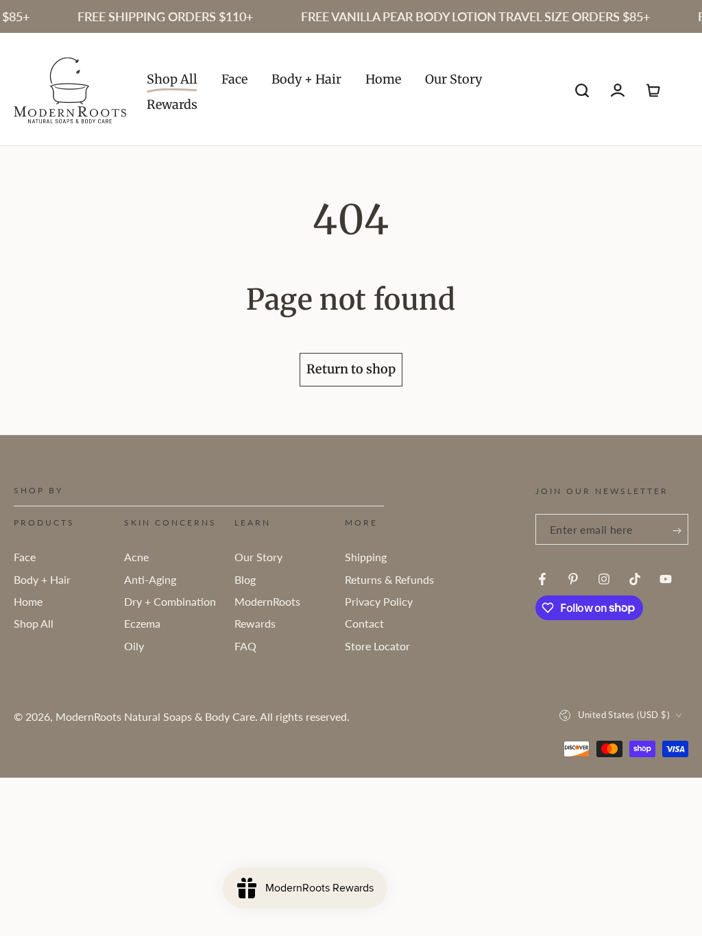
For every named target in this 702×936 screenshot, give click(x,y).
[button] (582, 90)
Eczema (142, 623)
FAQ (245, 645)
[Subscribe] (677, 530)
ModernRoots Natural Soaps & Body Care (155, 716)
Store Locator (377, 645)
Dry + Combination (170, 601)
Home (28, 601)
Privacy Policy (379, 601)
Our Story (258, 556)
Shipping (366, 556)
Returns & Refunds (389, 579)
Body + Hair (42, 579)
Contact (364, 623)
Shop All (33, 623)
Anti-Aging (150, 579)
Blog (245, 579)
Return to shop (351, 369)
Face (25, 556)
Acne (136, 556)
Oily (134, 645)
